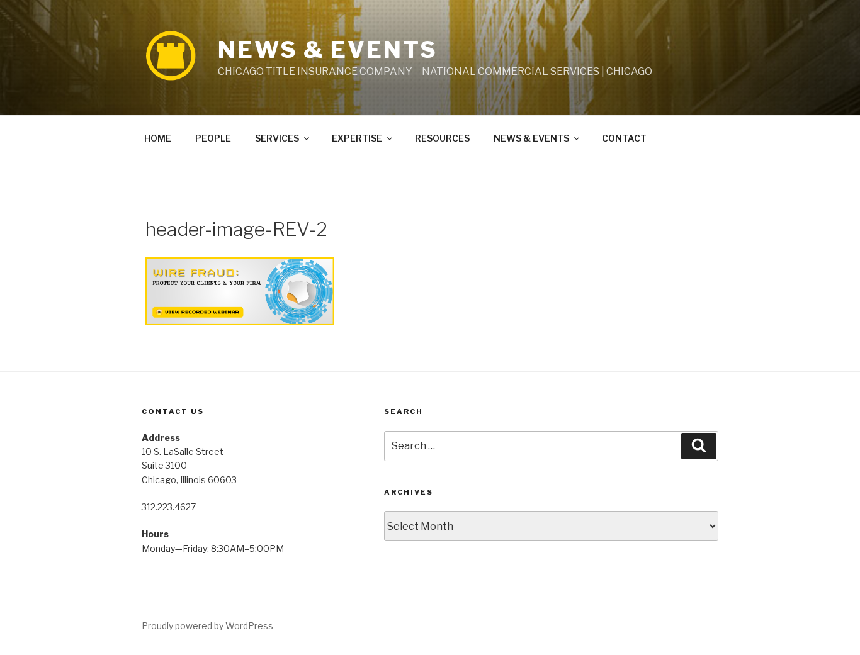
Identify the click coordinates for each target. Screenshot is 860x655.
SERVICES (277, 138)
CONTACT (624, 138)
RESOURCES (442, 138)
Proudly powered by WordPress (207, 625)
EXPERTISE (357, 138)
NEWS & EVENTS (327, 50)
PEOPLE (213, 138)
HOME (157, 138)
